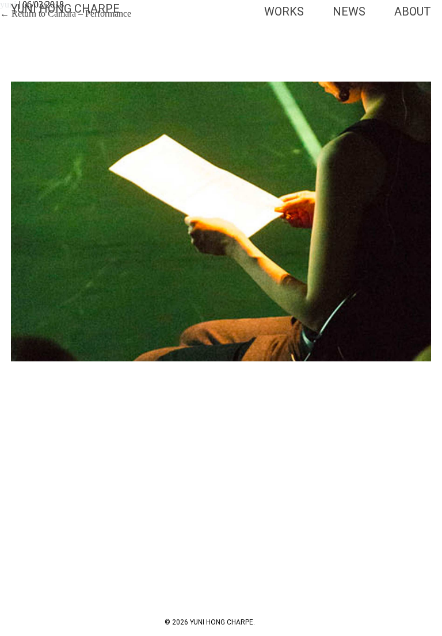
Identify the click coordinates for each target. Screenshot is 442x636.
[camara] (221, 221)
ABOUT (412, 11)
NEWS (349, 11)
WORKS (284, 11)
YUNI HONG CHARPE (65, 9)
